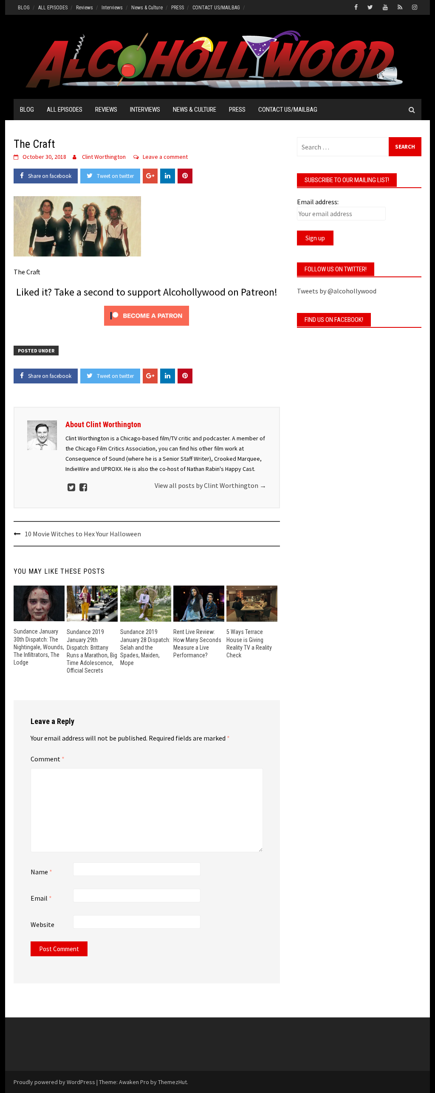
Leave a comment (165, 157)
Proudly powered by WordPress (54, 1082)
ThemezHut (172, 1082)
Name (41, 872)
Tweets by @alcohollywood (336, 291)
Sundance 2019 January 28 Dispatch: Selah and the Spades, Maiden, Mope (145, 647)
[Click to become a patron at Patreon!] (146, 314)
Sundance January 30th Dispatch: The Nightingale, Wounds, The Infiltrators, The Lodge (39, 647)
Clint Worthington (104, 157)
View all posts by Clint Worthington (210, 485)
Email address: (318, 201)
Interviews (112, 8)
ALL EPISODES (53, 8)
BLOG (24, 8)
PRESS (177, 8)
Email (41, 898)
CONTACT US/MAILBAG (216, 8)
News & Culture (147, 8)
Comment (48, 759)
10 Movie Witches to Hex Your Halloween (83, 534)
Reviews (84, 8)
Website (42, 924)
